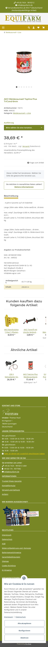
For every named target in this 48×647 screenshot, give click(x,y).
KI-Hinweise (7, 570)
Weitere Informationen (24, 187)
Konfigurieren (24, 631)
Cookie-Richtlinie (9, 565)
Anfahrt (5, 494)
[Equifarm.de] (23, 18)
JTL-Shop (28, 644)
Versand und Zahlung (11, 490)
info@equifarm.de (25, 5)
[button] (29, 27)
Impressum (6, 535)
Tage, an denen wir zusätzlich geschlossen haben (24, 453)
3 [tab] (21, 87)
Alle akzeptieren (24, 623)
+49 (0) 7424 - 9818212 (25, 2)
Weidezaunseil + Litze (22, 113)
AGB (3, 543)
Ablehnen (24, 638)
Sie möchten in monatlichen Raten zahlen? (24, 185)
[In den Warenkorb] (6, 40)
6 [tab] (29, 87)
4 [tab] (24, 87)
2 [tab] (19, 87)
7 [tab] (31, 87)
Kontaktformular (9, 485)
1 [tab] (16, 87)
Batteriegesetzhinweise (11, 552)
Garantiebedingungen (11, 557)
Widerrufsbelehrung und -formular (16, 548)
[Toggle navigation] (3, 27)
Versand (26, 146)
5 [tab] (26, 87)
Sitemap (5, 561)
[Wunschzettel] (38, 27)
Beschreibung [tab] (11, 196)
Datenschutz (7, 539)
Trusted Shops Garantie (12, 481)
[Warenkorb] (43, 27)
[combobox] (24, 127)
